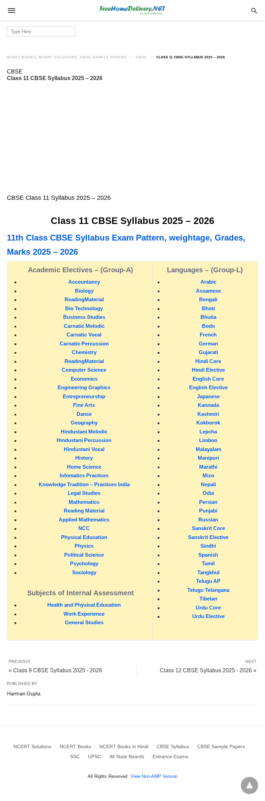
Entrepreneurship (84, 396)
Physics (84, 546)
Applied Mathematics (84, 519)
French (208, 335)
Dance (84, 414)
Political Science (84, 555)
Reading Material (84, 511)
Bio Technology (84, 308)
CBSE (141, 57)
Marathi (208, 467)
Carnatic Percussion (84, 343)
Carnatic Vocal (84, 335)
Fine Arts (84, 405)
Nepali (208, 484)
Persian (208, 502)
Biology (84, 291)
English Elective (208, 387)
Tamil (208, 563)
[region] (132, 138)
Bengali (208, 299)
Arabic (208, 282)
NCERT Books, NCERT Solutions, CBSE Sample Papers (67, 57)
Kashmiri (208, 414)
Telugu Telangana (208, 590)
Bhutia (208, 317)
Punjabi (208, 511)
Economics (84, 379)
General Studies (84, 622)
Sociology (84, 572)
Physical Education (84, 537)
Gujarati (208, 352)
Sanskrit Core (208, 528)
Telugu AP (208, 581)
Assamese (208, 291)
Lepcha (208, 431)
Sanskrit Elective (208, 537)
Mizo (208, 475)
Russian (208, 519)
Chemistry (84, 352)
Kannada (208, 405)
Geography (84, 423)
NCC (84, 528)
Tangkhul (208, 572)
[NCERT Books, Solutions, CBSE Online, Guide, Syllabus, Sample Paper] (132, 10)
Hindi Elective (208, 370)
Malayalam (208, 449)
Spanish (208, 555)
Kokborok (208, 423)
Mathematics (84, 502)
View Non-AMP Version (154, 776)
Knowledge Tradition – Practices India (84, 484)
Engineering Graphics (84, 387)
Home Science (84, 467)
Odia (208, 493)
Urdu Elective (208, 616)
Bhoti (208, 308)
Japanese (208, 396)
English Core (208, 379)
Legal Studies (84, 493)
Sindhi (208, 546)
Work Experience (84, 614)
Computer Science (84, 370)
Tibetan (208, 599)
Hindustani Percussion (84, 440)
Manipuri (208, 458)
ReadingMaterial (84, 299)
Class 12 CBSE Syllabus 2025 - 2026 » (208, 670)
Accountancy (84, 282)
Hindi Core (208, 361)
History (84, 458)
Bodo (208, 326)
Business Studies (84, 317)
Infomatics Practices (84, 475)
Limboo (208, 440)
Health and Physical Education (84, 605)
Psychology (84, 563)
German (208, 343)
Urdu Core (208, 607)
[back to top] (249, 785)
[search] (254, 10)
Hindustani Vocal (84, 449)
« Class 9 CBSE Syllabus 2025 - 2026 (55, 670)
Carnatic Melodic (84, 326)
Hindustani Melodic (84, 431)
